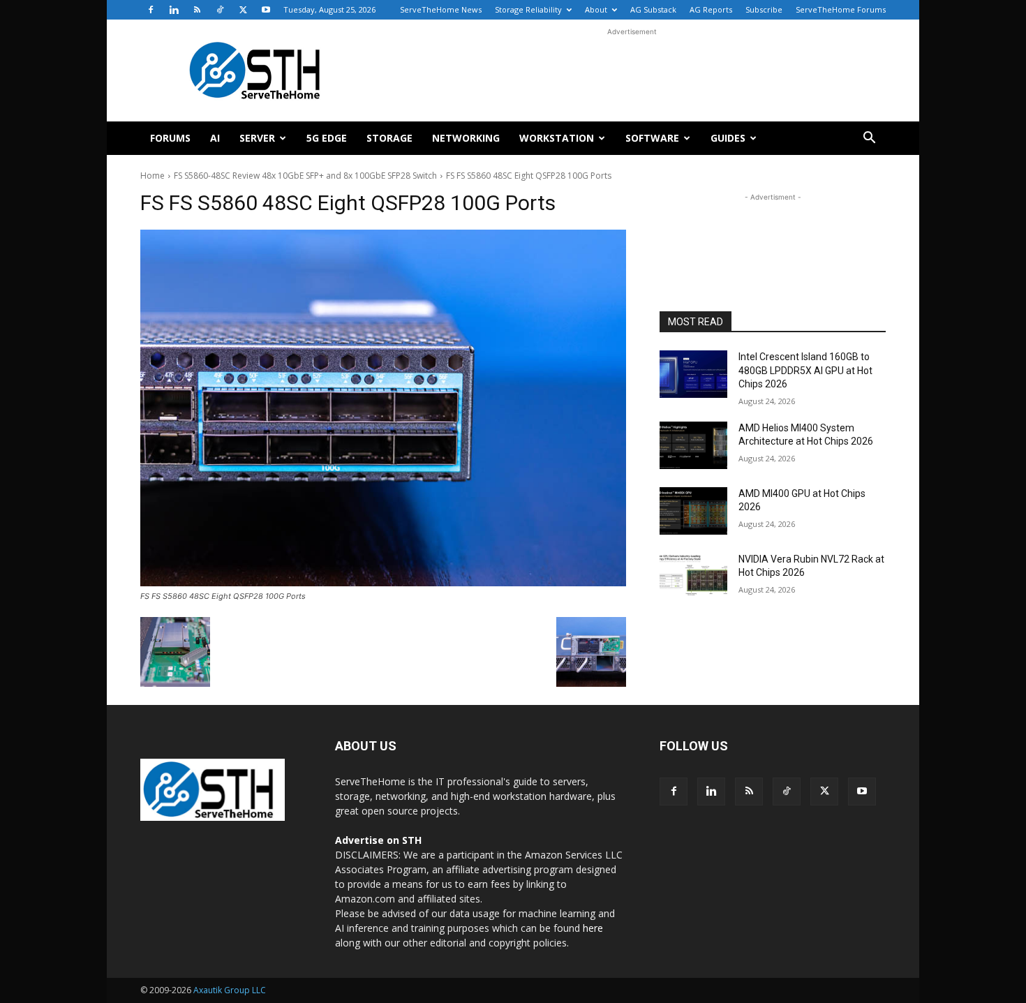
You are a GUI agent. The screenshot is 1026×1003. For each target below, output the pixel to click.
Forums (170, 137)
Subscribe (763, 9)
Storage (389, 137)
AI (215, 137)
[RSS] (196, 10)
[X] (242, 10)
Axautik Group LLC (229, 990)
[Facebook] (150, 10)
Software (652, 137)
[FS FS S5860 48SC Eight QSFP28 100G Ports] (383, 408)
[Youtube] (265, 10)
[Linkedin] (173, 10)
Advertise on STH (378, 840)
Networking (466, 137)
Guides (728, 137)
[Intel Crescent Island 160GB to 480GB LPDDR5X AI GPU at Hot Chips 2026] (693, 374)
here (593, 928)
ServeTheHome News (441, 9)
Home (152, 175)
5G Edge (326, 137)
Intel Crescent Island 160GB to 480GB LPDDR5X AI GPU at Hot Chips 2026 (805, 370)
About (596, 9)
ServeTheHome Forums (841, 9)
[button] (869, 139)
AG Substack (653, 9)
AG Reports (711, 9)
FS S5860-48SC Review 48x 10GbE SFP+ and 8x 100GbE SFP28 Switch (305, 175)
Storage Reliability (528, 9)
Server (257, 137)
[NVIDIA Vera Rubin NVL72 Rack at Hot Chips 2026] (693, 576)
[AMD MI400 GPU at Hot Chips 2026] (693, 511)
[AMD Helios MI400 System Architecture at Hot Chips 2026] (693, 445)
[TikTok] (219, 10)
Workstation (556, 137)
